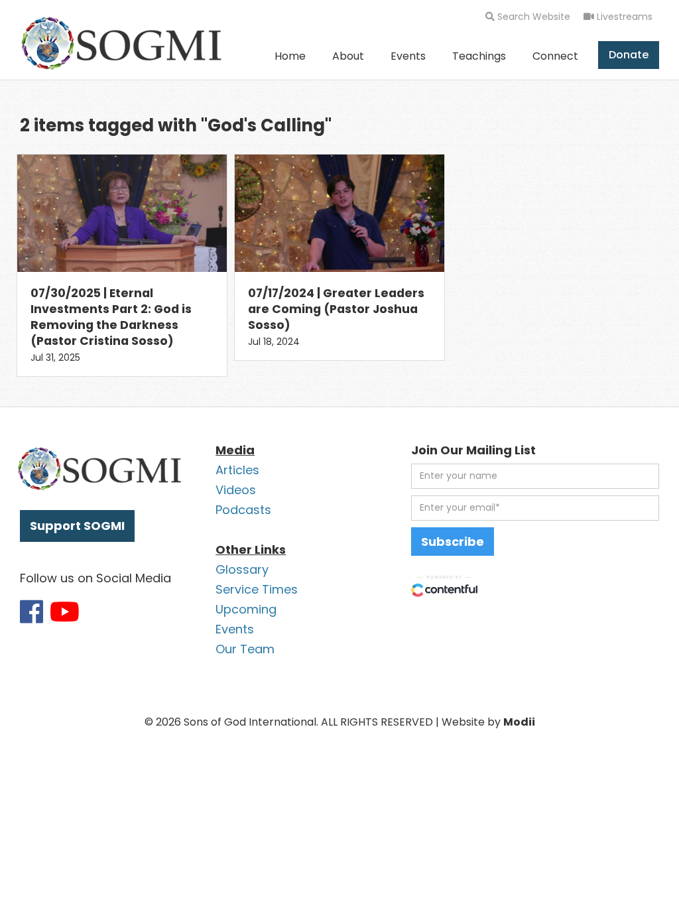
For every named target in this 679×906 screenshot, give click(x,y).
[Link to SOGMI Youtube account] (65, 611)
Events (408, 56)
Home (290, 56)
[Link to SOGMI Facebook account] (31, 611)
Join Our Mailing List (473, 450)
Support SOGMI (77, 525)
